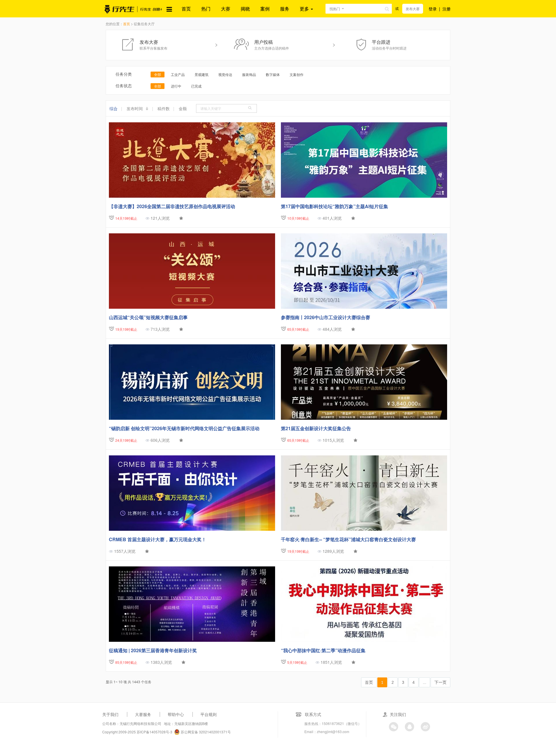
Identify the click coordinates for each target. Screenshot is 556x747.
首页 (186, 8)
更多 (305, 8)
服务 (284, 8)
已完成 (196, 85)
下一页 (440, 682)
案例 (265, 8)
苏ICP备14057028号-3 (154, 731)
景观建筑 (202, 74)
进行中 (176, 85)
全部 (157, 74)
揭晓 (245, 8)
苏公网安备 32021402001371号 (205, 731)
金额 (183, 108)
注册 (446, 9)
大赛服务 (143, 714)
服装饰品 (249, 74)
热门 (206, 8)
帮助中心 (176, 714)
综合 (113, 108)
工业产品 (178, 74)
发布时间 (135, 108)
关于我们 (110, 714)
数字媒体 (273, 74)
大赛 (225, 8)
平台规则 (208, 714)
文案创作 (296, 74)
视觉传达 (225, 74)
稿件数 (164, 108)
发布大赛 (413, 8)
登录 (433, 9)
